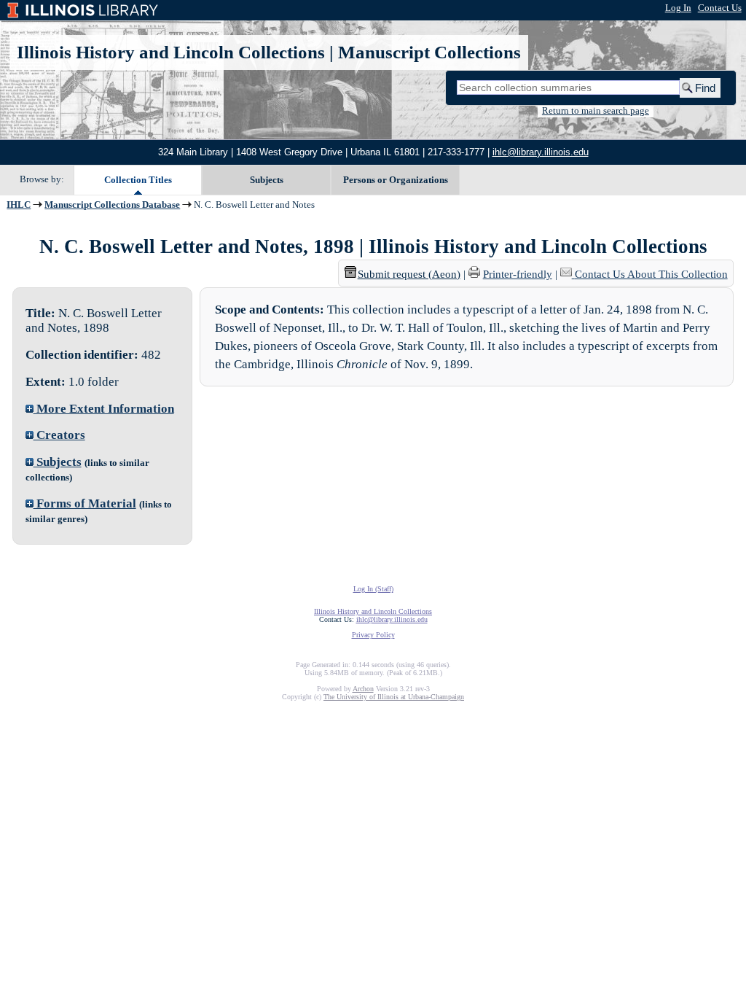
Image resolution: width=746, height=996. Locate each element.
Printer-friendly (517, 274)
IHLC (19, 205)
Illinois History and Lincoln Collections (171, 52)
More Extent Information (104, 409)
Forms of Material (85, 503)
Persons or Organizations (395, 179)
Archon (363, 689)
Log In (678, 8)
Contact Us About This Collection (651, 274)
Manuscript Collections (429, 52)
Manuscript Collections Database (112, 205)
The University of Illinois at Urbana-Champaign (393, 697)
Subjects (266, 179)
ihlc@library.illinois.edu (540, 152)
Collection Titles (138, 179)
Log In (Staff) (373, 589)
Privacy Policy (373, 635)
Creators (59, 435)
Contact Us (720, 8)
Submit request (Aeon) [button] (409, 274)
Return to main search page (595, 111)
